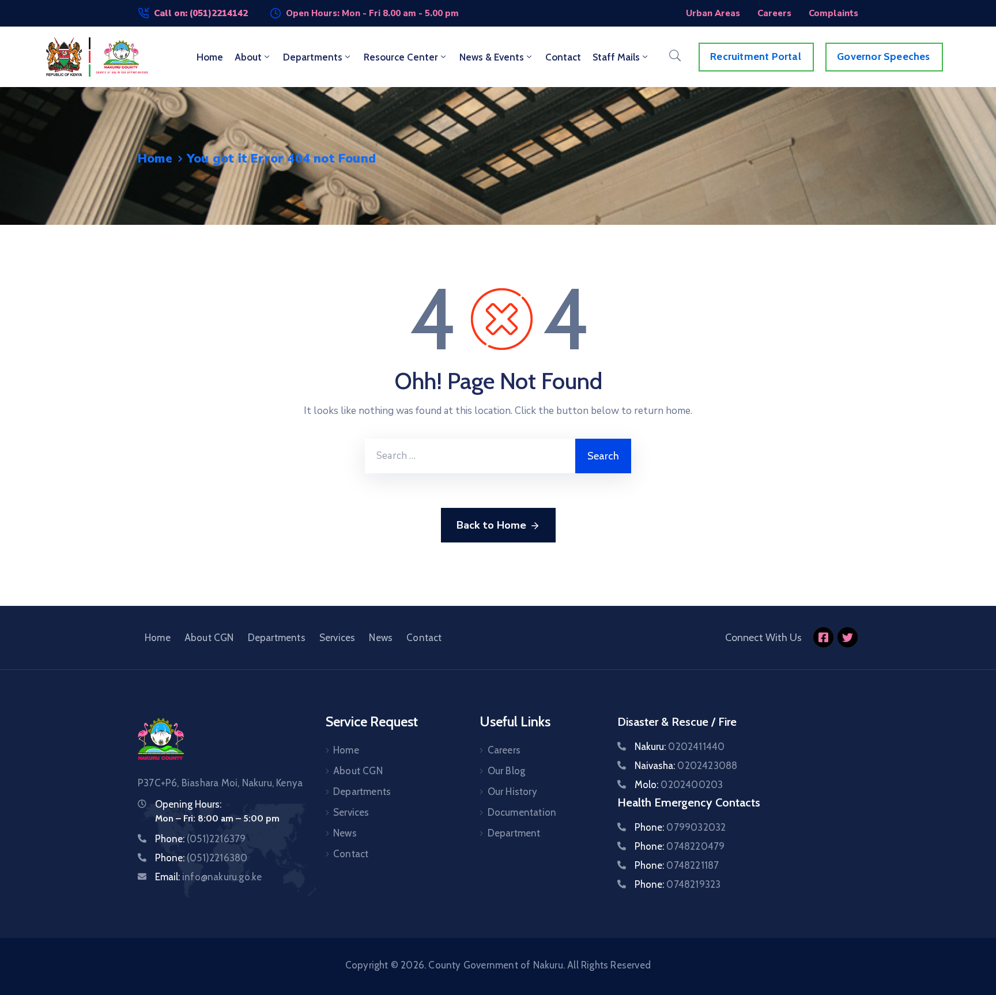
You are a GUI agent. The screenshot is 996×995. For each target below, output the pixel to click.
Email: (208, 877)
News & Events (491, 57)
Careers (504, 750)
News (381, 637)
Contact (563, 57)
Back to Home (491, 525)
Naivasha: (686, 765)
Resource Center (401, 57)
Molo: (679, 784)
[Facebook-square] (823, 637)
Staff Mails (616, 57)
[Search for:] (470, 456)
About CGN (209, 637)
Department (514, 833)
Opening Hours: (188, 804)
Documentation (522, 812)
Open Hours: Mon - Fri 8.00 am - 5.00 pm (372, 13)
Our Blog (507, 771)
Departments (312, 57)
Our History (512, 791)
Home (210, 57)
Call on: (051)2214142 (201, 13)
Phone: (200, 839)
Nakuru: (680, 746)
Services (337, 637)
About (248, 57)
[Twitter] (847, 637)
